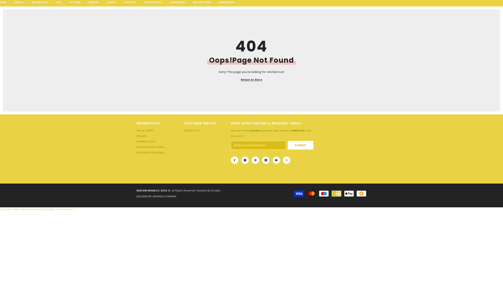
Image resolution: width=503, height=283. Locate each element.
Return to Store (251, 79)
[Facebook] (234, 160)
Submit (301, 145)
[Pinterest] (255, 160)
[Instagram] (245, 160)
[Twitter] (286, 160)
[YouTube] (276, 160)
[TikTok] (266, 160)
